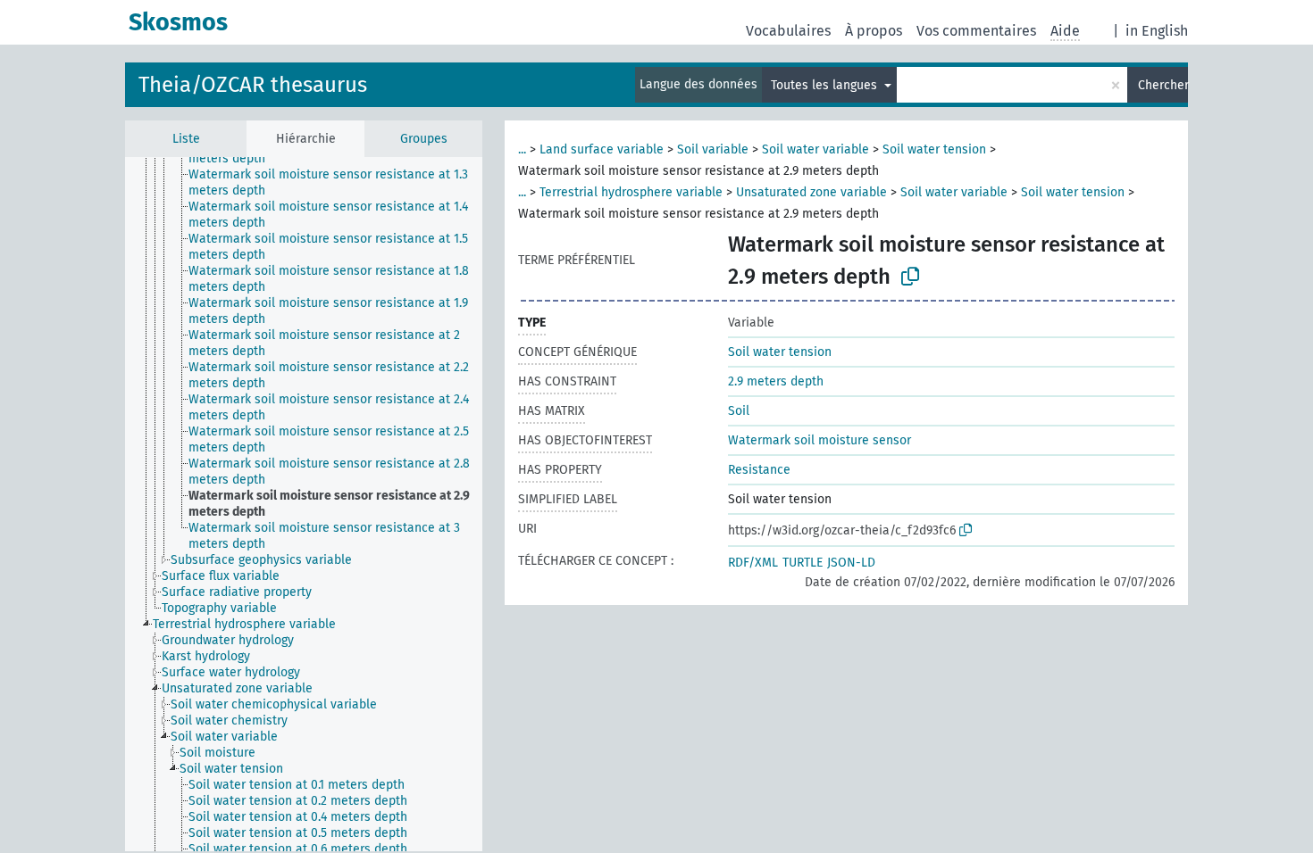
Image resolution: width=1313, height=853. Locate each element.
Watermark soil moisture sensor (819, 440)
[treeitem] (343, 183)
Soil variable (712, 149)
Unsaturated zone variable (811, 192)
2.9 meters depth (776, 381)
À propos (873, 30)
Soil (738, 410)
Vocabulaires (788, 30)
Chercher (1163, 85)
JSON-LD (851, 562)
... (522, 149)
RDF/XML (753, 562)
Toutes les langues (826, 85)
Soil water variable (815, 149)
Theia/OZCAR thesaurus (252, 84)
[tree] (303, 504)
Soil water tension (934, 149)
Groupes (423, 138)
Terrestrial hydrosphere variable (631, 192)
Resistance (759, 469)
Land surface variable (601, 149)
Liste (186, 138)
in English (1156, 30)
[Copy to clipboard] (910, 276)
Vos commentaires (976, 30)
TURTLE (802, 562)
